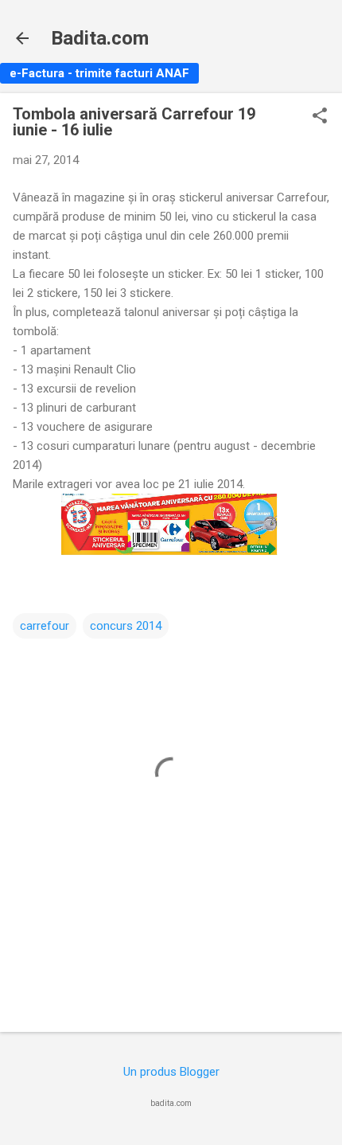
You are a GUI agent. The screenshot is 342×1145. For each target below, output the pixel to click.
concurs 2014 (125, 626)
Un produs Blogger (171, 1072)
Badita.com (100, 38)
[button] (319, 117)
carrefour (44, 626)
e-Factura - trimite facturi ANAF (99, 73)
